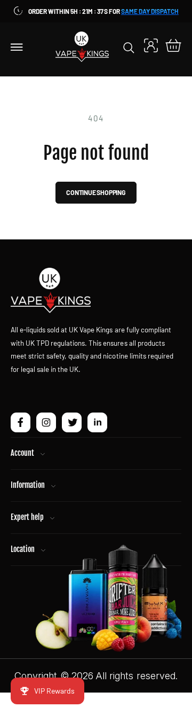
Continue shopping (96, 192)
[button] (17, 46)
